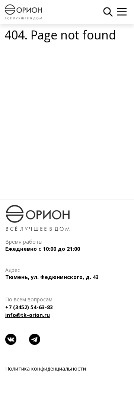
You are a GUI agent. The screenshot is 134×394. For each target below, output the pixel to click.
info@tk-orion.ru (27, 314)
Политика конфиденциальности (45, 368)
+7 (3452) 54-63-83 (29, 307)
